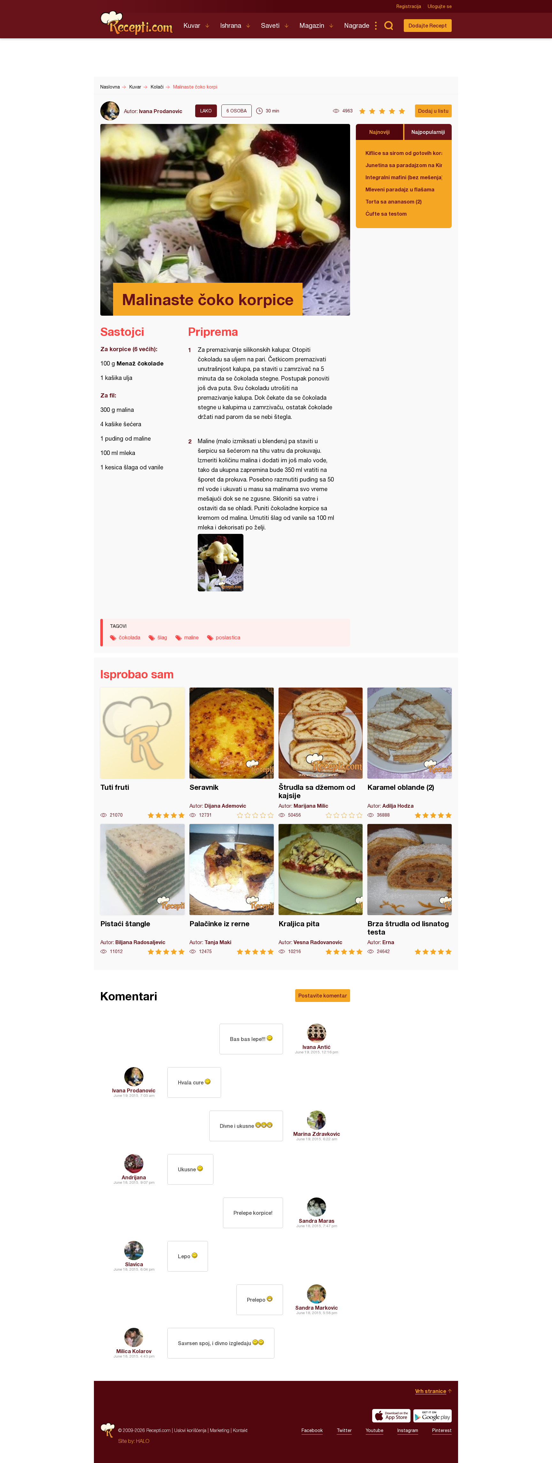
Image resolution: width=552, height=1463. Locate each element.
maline (191, 637)
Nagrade (356, 25)
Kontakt (240, 1430)
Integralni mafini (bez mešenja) (403, 177)
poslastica (228, 637)
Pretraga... (388, 25)
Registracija (408, 6)
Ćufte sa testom (386, 214)
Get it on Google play (432, 1415)
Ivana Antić (317, 1047)
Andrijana (134, 1177)
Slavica (134, 1264)
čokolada (129, 637)
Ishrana (230, 25)
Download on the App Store (391, 1415)
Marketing (219, 1430)
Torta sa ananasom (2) (393, 201)
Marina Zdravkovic (316, 1134)
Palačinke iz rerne (231, 889)
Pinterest (442, 1430)
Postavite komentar (322, 995)
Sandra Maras (316, 1221)
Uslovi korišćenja (190, 1430)
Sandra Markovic (316, 1308)
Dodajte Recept (428, 25)
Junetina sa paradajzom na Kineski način (403, 165)
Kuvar (191, 25)
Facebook (312, 1430)
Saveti (270, 25)
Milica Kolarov (133, 1351)
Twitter (344, 1430)
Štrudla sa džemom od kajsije (321, 753)
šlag (162, 637)
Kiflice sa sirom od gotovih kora (403, 153)
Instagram (407, 1430)
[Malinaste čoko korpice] (266, 562)
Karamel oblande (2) (409, 753)
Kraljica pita (321, 889)
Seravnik (231, 753)
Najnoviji (379, 132)
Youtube (374, 1430)
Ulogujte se (440, 6)
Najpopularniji (428, 132)
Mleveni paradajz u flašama (399, 189)
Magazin (311, 25)
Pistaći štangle (142, 889)
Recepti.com (137, 23)
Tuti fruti (142, 753)
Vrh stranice (430, 1391)
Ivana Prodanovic (160, 111)
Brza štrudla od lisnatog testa (409, 889)
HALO (142, 1441)
